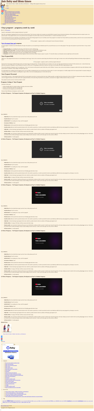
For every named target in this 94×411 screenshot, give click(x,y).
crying (28, 400)
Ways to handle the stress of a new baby (12, 11)
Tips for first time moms (9, 19)
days (4, 341)
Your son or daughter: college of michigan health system (16, 394)
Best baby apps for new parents (11, 369)
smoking (9, 402)
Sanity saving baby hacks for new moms (13, 380)
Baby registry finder (9, 367)
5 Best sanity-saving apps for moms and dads (14, 395)
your (29, 402)
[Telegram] (47, 340)
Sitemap (4, 23)
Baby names (8, 366)
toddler (25, 402)
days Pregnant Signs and (9, 43)
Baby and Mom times (18, 1)
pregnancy (80, 401)
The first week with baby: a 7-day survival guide (14, 392)
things (19, 402)
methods (57, 400)
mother (65, 400)
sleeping (6, 402)
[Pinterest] (47, 338)
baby (8, 401)
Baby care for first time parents (10, 20)
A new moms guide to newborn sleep (11, 15)
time (21, 402)
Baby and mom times (9, 16)
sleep (4, 402)
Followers (7, 371)
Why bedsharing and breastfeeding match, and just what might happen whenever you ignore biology (24, 396)
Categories (5, 10)
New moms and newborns (10, 21)
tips (23, 402)
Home (7, 8)
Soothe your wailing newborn (10, 14)
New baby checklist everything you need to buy (13, 22)
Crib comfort (8, 370)
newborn (69, 400)
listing (51, 400)
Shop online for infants (10, 381)
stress (17, 402)
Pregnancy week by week (10, 378)
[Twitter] (47, 337)
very (27, 402)
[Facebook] (47, 336)
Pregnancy (8, 30)
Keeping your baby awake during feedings (12, 12)
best (12, 401)
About (4, 9)
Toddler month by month (10, 386)
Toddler (7, 385)
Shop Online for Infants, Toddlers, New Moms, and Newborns (17, 391)
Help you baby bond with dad (10, 17)
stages (11, 402)
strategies (14, 402)
